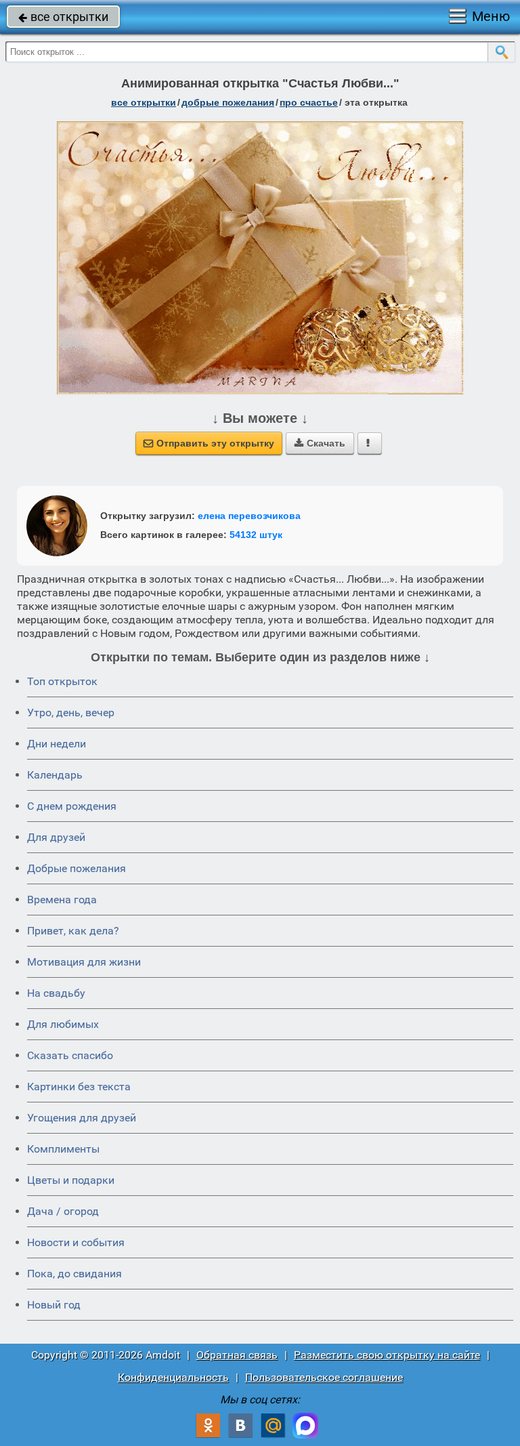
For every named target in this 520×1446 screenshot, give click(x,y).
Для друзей (56, 837)
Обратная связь (237, 1354)
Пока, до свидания (74, 1273)
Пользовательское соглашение (324, 1377)
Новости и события (76, 1242)
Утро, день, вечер (70, 712)
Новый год (54, 1304)
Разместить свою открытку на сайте (387, 1354)
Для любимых (63, 1024)
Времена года (62, 899)
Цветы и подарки (70, 1180)
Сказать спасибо (70, 1055)
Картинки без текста (79, 1086)
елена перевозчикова (249, 515)
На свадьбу (56, 993)
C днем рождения (71, 806)
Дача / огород (63, 1211)
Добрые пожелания (76, 868)
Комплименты (63, 1148)
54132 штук (256, 534)
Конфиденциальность (173, 1377)
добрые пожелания (227, 102)
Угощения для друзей (81, 1117)
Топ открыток (62, 681)
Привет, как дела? (73, 930)
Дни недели (56, 743)
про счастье (309, 102)
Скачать (320, 443)
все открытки (63, 16)
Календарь (55, 774)
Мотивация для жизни (84, 961)
